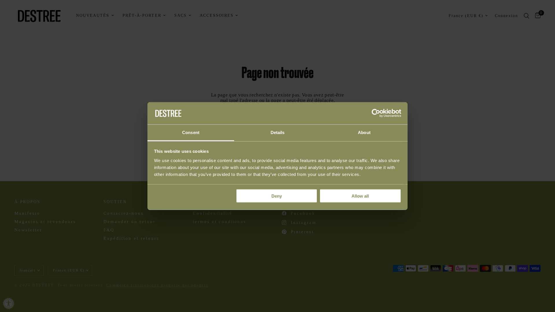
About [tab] (364, 132)
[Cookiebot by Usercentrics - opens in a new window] (376, 113)
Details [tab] (278, 132)
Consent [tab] (190, 132)
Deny (276, 196)
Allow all (360, 196)
